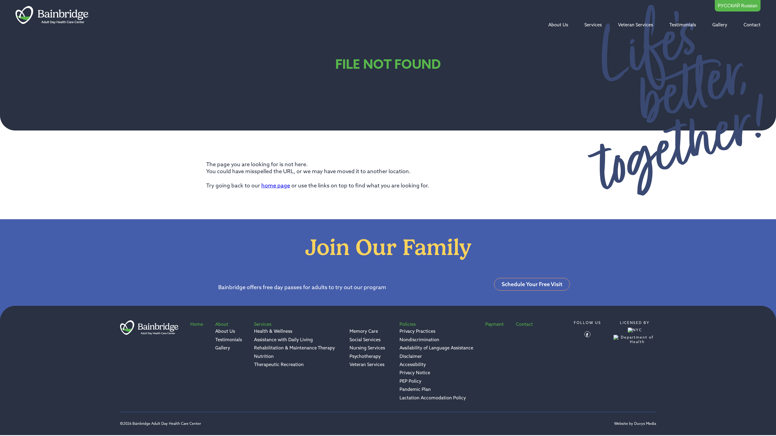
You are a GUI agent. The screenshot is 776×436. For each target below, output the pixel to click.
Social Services (365, 339)
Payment (494, 324)
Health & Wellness (273, 331)
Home (196, 324)
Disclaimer (411, 356)
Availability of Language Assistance (436, 348)
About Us (558, 25)
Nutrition (264, 356)
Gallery (719, 25)
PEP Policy (410, 381)
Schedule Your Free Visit (532, 284)
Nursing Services (367, 348)
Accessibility (413, 364)
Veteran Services (635, 25)
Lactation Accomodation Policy (433, 398)
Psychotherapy (365, 356)
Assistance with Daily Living (283, 339)
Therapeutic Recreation (279, 364)
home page (275, 185)
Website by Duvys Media (635, 423)
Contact (752, 25)
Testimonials (682, 25)
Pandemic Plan (415, 389)
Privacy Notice (415, 372)
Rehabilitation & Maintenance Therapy (294, 348)
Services (593, 25)
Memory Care (364, 331)
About (221, 324)
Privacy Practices (417, 331)
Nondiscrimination (419, 339)
